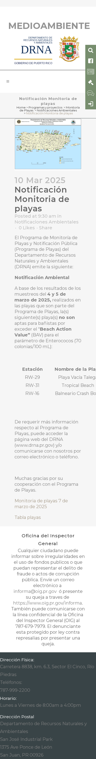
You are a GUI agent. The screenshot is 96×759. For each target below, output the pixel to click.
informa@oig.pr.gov (35, 591)
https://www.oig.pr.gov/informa (47, 603)
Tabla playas (28, 517)
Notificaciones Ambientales (57, 110)
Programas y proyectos (45, 107)
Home (21, 107)
